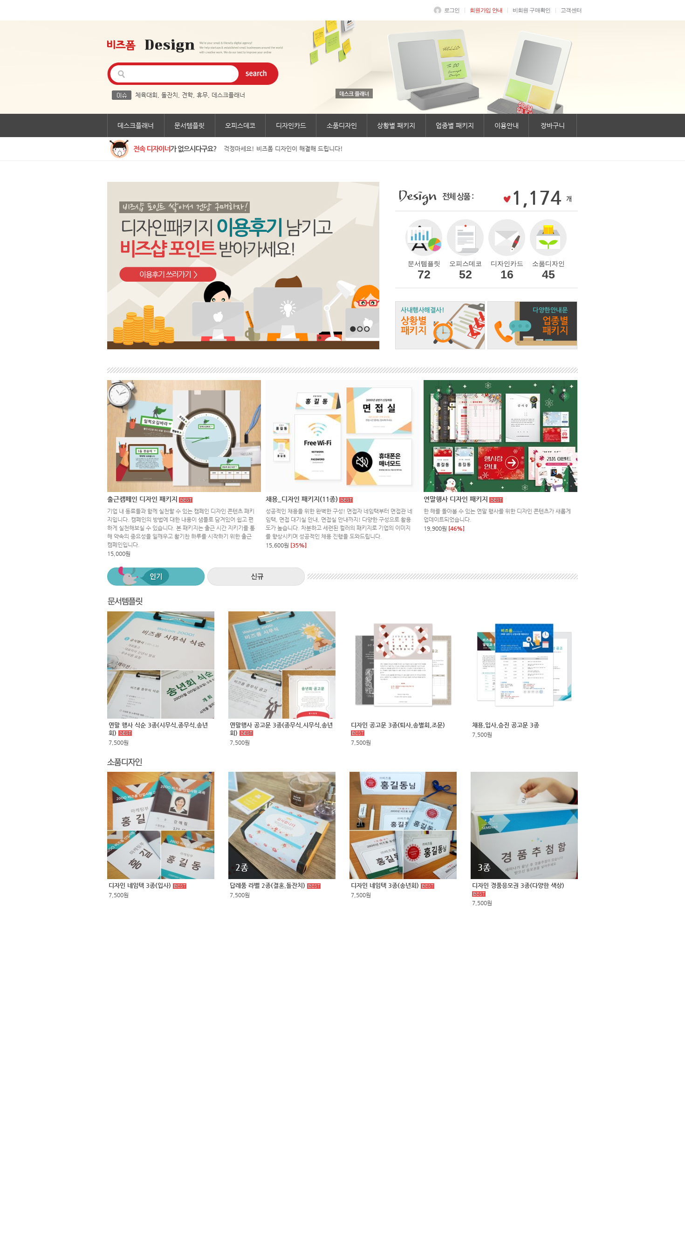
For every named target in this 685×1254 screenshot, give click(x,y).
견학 (187, 94)
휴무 (202, 94)
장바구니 (553, 125)
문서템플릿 (189, 125)
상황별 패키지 (396, 125)
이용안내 (506, 125)
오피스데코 (240, 125)
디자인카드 (291, 125)
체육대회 (146, 94)
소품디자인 (342, 125)
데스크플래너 (228, 94)
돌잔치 (169, 94)
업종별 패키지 (455, 125)
